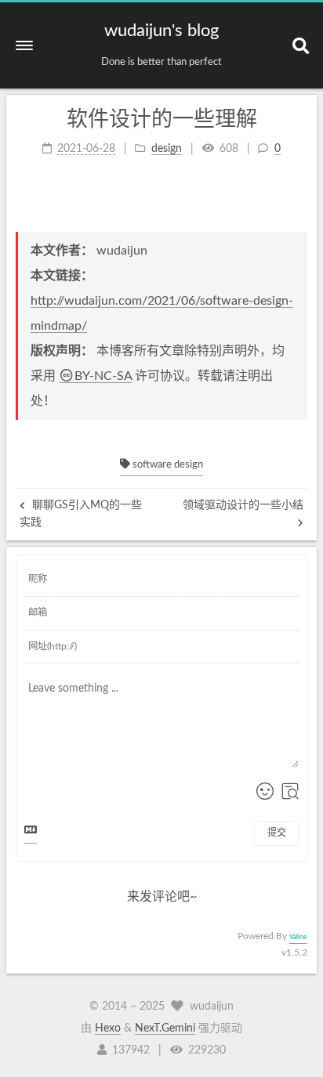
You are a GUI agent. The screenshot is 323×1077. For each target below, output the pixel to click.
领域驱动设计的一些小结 (243, 505)
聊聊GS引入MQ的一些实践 (81, 514)
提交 (276, 832)
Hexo (108, 1028)
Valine (298, 937)
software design (166, 465)
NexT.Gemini (165, 1028)
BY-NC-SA (103, 376)
